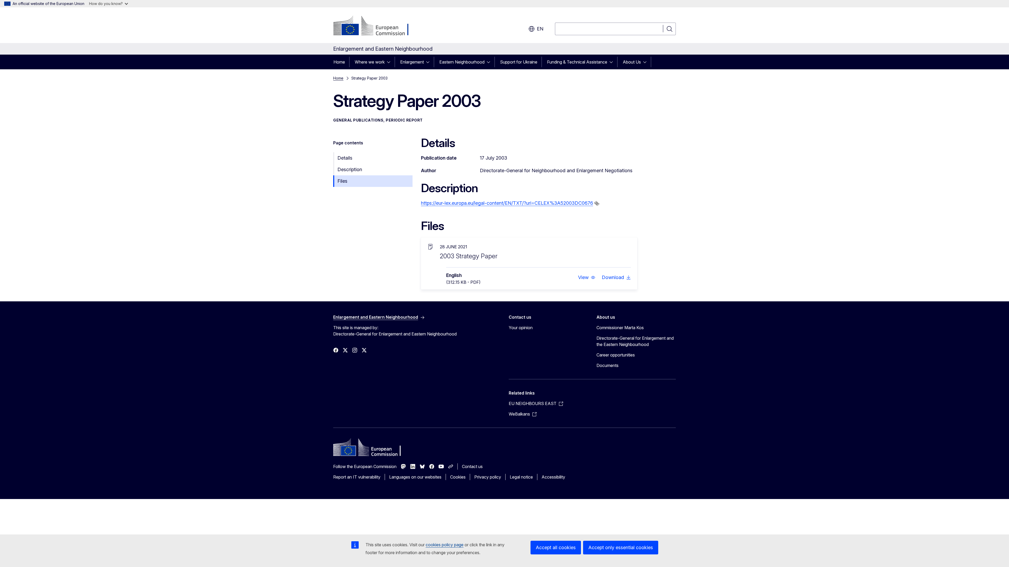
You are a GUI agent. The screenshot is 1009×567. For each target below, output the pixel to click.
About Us (632, 62)
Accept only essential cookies (620, 547)
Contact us (472, 466)
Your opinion (521, 327)
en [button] (540, 29)
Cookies (458, 477)
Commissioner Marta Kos (620, 327)
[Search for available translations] (596, 203)
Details (344, 158)
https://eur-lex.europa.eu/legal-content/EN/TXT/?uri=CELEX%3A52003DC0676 (507, 203)
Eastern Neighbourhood (462, 62)
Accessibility (553, 477)
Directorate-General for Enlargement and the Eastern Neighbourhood (635, 341)
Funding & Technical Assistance (577, 62)
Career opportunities (615, 355)
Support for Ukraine (518, 62)
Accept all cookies (556, 547)
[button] (586, 277)
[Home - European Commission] (375, 26)
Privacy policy (487, 477)
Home (339, 62)
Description (349, 169)
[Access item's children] (390, 62)
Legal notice (521, 477)
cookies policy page (445, 544)
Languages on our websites (415, 477)
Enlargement (412, 62)
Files (342, 181)
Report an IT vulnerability (356, 477)
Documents (607, 365)
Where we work (370, 62)
